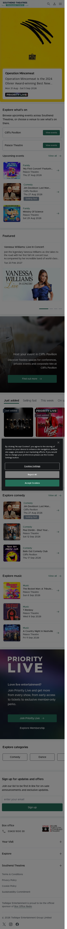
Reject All (32, 474)
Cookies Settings (32, 466)
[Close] (58, 442)
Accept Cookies (32, 483)
